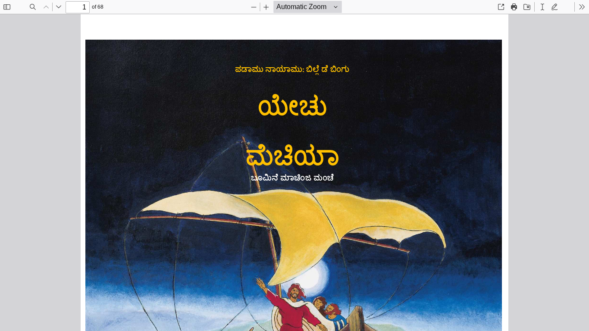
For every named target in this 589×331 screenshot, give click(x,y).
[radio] (542, 7)
